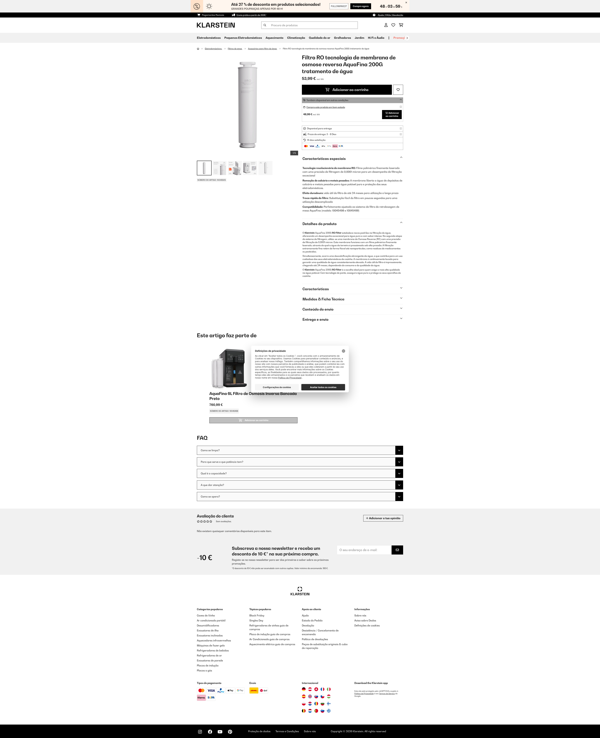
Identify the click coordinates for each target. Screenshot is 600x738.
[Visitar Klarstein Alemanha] (304, 689)
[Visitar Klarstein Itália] (329, 689)
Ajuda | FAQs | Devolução (390, 15)
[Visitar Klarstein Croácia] (310, 703)
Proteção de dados (259, 731)
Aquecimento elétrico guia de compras (272, 644)
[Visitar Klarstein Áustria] (310, 689)
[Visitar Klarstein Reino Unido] (310, 696)
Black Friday (256, 615)
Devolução (308, 625)
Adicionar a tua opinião (384, 518)
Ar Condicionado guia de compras (269, 639)
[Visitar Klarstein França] (322, 689)
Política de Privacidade (364, 694)
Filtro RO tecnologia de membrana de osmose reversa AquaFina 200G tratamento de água (326, 48)
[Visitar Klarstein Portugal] (316, 711)
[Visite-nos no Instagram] (200, 731)
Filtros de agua (235, 48)
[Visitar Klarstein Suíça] (316, 689)
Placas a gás (204, 670)
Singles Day (256, 620)
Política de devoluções (315, 639)
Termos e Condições (287, 731)
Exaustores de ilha (208, 630)
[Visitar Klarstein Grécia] (329, 711)
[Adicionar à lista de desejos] (398, 90)
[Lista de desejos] (393, 25)
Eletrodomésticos (213, 48)
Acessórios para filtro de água (262, 48)
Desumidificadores (208, 625)
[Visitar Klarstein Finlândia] (329, 703)
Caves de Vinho (206, 615)
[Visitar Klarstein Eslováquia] (316, 696)
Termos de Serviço (387, 694)
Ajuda (305, 615)
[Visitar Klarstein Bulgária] (322, 703)
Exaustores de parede (210, 660)
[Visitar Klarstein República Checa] (322, 696)
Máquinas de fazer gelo (211, 645)
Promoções (401, 37)
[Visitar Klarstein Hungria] (329, 696)
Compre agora (361, 6)
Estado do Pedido (312, 620)
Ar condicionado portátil (211, 620)
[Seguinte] (407, 38)
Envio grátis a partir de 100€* (251, 15)
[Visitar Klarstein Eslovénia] (322, 711)
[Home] (201, 48)
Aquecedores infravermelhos (214, 640)
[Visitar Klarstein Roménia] (316, 703)
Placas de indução (207, 665)
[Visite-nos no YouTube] (220, 731)
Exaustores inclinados (210, 635)
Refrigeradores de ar (209, 655)
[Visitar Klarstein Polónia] (304, 703)
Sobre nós (360, 615)
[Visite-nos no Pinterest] (230, 731)
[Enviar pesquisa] (265, 25)
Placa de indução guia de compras (269, 634)
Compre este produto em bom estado (325, 107)
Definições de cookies (367, 625)
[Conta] (386, 25)
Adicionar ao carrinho (350, 90)
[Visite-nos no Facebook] (210, 731)
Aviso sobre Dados (365, 620)
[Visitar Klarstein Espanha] (304, 696)
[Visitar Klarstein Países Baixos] (310, 711)
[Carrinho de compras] (401, 25)
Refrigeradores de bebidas (213, 650)
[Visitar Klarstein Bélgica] (304, 711)
